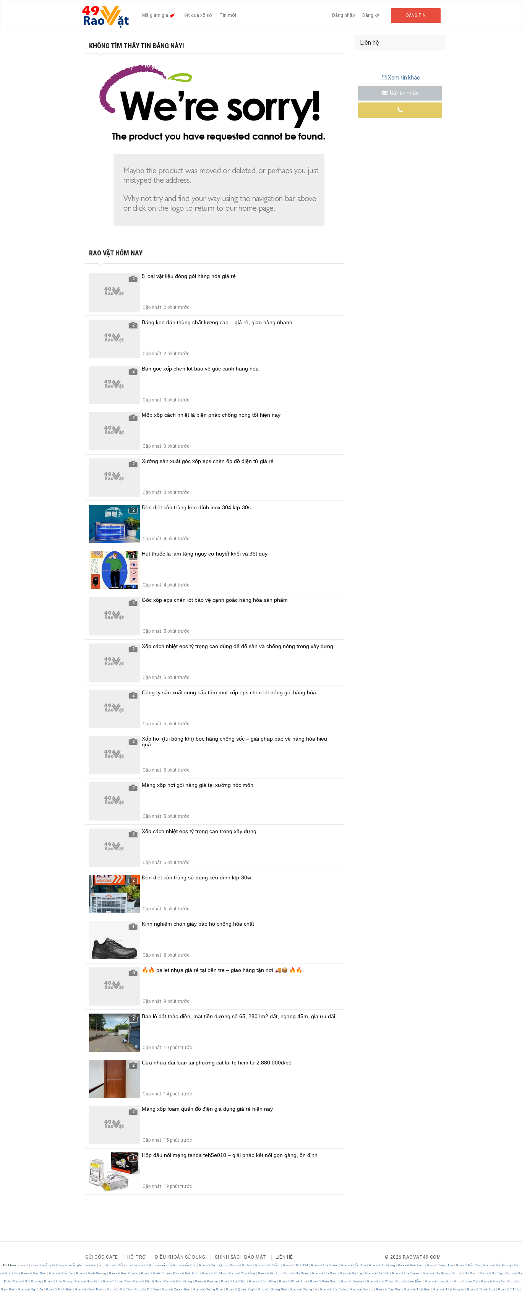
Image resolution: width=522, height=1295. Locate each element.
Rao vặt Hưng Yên (116, 1281)
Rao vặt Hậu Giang (58, 1281)
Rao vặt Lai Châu (233, 1281)
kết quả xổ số (160, 1265)
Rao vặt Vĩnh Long (411, 1265)
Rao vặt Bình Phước (123, 1273)
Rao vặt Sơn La (362, 1289)
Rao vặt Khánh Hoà (147, 1281)
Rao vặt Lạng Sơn (438, 1281)
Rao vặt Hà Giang (296, 1273)
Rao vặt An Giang (382, 1265)
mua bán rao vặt (136, 1265)
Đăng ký (370, 15)
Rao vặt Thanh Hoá (481, 1289)
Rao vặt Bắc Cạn (468, 1265)
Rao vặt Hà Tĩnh (378, 1273)
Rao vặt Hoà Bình (87, 1281)
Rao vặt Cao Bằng (242, 1273)
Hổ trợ (136, 1257)
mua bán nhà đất (111, 1265)
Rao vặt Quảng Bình (175, 1289)
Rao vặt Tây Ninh (388, 1289)
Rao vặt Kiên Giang (178, 1281)
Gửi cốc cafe (101, 1257)
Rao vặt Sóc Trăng (334, 1289)
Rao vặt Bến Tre (62, 1273)
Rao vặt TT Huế (509, 1289)
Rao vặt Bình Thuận (155, 1273)
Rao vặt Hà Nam (324, 1273)
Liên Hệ (284, 1257)
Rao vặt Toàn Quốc (213, 1265)
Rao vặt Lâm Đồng (262, 1281)
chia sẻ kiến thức (183, 1265)
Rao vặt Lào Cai (466, 1281)
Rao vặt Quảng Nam (208, 1289)
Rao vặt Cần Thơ (354, 1265)
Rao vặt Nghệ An (31, 1289)
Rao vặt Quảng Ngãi (240, 1289)
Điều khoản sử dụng (180, 1257)
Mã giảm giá (155, 15)
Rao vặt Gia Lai (269, 1273)
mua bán (90, 1265)
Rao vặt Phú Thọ (119, 1289)
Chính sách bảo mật (240, 1257)
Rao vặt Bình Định (186, 1273)
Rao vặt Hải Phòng (325, 1265)
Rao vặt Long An (493, 1281)
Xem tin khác (404, 78)
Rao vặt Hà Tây (351, 1273)
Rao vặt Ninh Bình (59, 1289)
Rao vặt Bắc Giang (497, 1265)
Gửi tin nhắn (404, 93)
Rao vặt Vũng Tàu (440, 1265)
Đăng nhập (343, 15)
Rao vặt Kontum (206, 1281)
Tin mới (227, 15)
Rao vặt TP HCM (295, 1265)
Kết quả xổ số (197, 15)
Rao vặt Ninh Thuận (90, 1289)
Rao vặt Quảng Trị (304, 1289)
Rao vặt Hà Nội (241, 1265)
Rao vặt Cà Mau (214, 1273)
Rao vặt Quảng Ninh (273, 1289)
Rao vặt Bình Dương (91, 1273)
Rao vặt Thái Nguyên (449, 1289)
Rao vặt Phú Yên (146, 1289)
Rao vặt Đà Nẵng (267, 1265)
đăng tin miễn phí (69, 1265)
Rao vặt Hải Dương (406, 1273)
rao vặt (23, 1265)
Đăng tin (416, 15)
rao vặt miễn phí (43, 1265)
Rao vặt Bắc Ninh (33, 1273)
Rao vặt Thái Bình (418, 1289)
